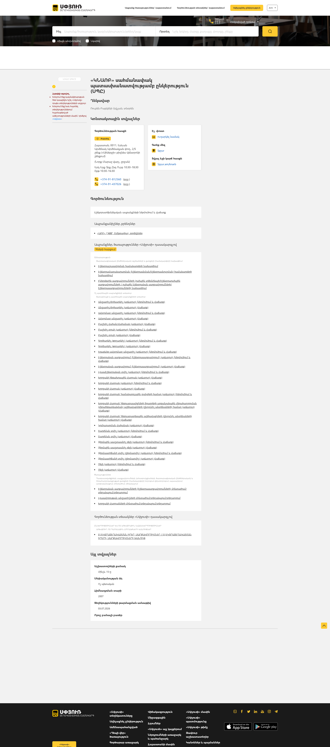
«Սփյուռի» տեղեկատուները (121, 713)
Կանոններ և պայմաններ (203, 742)
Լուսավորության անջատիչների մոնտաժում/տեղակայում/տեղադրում (139, 497)
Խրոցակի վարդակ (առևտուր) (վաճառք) (121, 388)
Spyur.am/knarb (167, 164)
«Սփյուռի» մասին (198, 712)
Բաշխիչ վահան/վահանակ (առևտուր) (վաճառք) (126, 324)
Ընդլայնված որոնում (242, 21)
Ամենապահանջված (124, 727)
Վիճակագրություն (160, 712)
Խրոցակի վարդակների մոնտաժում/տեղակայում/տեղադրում (134, 503)
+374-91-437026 (115, 184)
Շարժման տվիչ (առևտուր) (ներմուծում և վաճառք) (128, 430)
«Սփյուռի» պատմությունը (196, 719)
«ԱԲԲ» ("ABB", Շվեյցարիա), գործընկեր (119, 233)
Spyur (161, 150)
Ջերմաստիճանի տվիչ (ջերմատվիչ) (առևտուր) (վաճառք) (131, 458)
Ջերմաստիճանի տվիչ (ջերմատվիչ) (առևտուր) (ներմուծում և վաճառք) (140, 453)
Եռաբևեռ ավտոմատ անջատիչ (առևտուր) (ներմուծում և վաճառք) (137, 351)
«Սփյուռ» (56, 119)
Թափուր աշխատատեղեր (197, 734)
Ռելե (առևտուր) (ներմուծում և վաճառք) (121, 464)
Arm (271, 7)
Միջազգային (156, 717)
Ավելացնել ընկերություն (246, 7)
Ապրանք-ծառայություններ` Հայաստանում (148, 7)
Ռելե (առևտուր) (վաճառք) (113, 469)
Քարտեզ (105, 138)
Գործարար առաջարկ (124, 742)
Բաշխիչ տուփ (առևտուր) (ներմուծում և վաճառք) (127, 329)
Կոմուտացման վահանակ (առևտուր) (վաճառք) (126, 425)
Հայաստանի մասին (161, 744)
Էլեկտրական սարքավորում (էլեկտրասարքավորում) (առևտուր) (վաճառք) (141, 366)
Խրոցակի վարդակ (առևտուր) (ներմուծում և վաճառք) (130, 383)
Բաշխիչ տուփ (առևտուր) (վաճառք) (119, 335)
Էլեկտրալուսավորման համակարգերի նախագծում (128, 266)
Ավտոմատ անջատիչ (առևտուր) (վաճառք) (123, 318)
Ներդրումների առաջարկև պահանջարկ (164, 736)
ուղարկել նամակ (168, 136)
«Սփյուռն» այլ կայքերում (165, 729)
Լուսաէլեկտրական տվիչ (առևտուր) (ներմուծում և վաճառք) (133, 372)
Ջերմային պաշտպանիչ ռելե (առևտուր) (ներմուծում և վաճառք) (136, 441)
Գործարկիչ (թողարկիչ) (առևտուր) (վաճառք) (124, 346)
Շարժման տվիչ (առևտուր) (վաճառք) (120, 436)
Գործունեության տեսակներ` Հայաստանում (201, 7)
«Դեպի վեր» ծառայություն (119, 734)
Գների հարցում (105, 249)
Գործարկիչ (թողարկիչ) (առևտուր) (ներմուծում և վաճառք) (132, 340)
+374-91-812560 (115, 179)
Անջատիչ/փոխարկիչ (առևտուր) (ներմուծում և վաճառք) (131, 301)
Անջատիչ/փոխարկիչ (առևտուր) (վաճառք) (123, 307)
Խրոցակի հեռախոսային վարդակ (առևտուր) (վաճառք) (130, 377)
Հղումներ (154, 723)
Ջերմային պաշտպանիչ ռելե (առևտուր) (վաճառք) (127, 447)
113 (218, 22)
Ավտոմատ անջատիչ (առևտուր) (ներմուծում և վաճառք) (131, 312)
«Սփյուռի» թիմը (197, 727)
